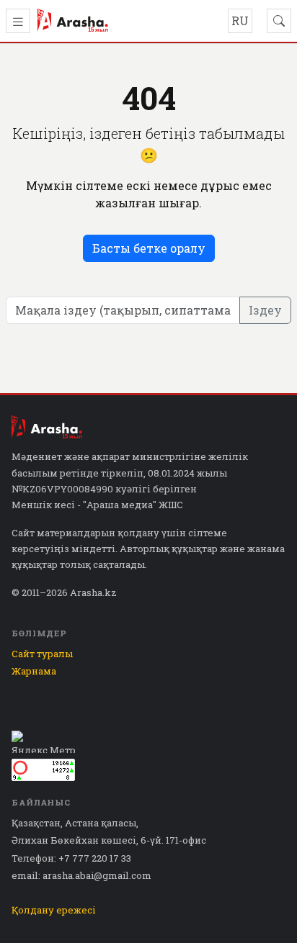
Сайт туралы (42, 653)
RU (240, 20)
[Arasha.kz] (72, 21)
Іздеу (265, 309)
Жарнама (34, 670)
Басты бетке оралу (148, 248)
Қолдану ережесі (54, 909)
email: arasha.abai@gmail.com (81, 875)
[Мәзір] (18, 21)
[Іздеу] (279, 21)
